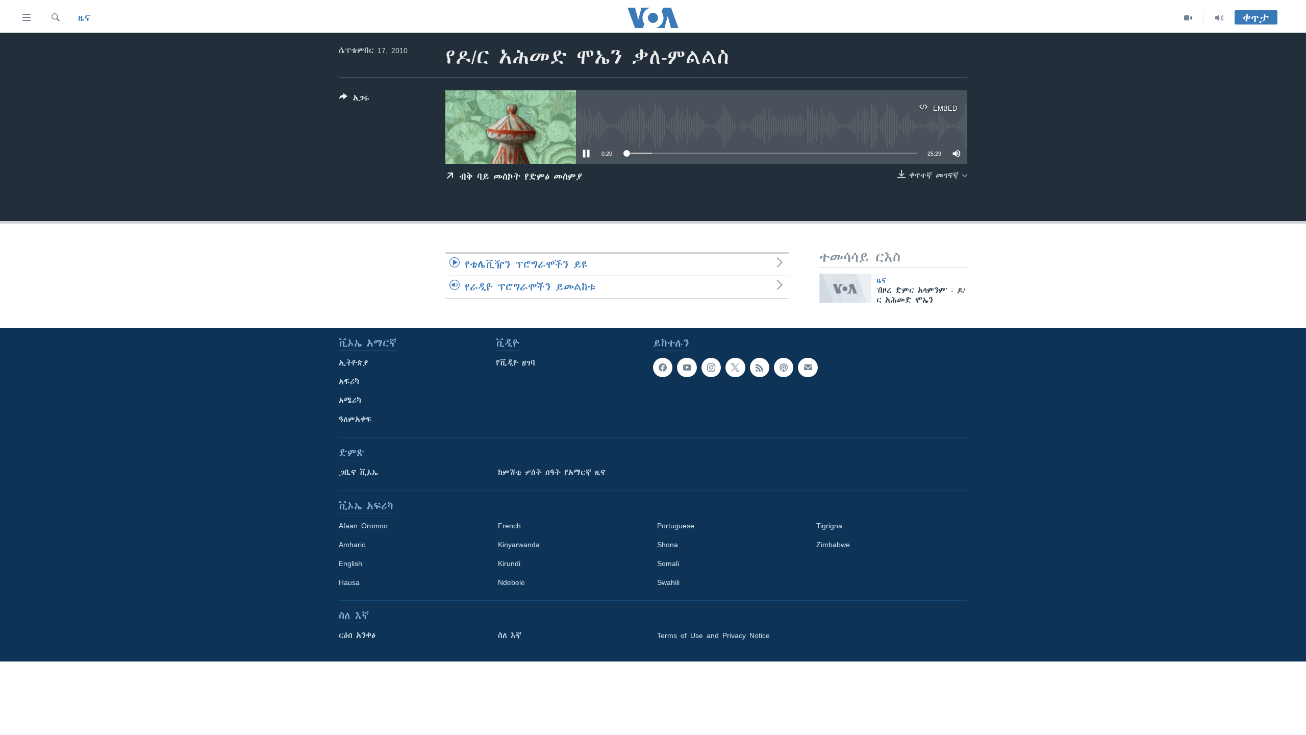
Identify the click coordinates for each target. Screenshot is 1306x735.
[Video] (1188, 18)
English (350, 563)
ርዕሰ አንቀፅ (357, 635)
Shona (667, 544)
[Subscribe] (807, 367)
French (509, 525)
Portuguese (675, 525)
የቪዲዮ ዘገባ (515, 363)
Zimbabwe (833, 544)
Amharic (352, 544)
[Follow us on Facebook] (662, 367)
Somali (668, 563)
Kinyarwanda (519, 544)
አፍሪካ (349, 381)
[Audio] (1219, 18)
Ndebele (511, 582)
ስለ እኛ (509, 635)
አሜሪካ (350, 400)
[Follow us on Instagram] (711, 367)
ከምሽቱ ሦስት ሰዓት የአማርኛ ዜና (552, 472)
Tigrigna (829, 525)
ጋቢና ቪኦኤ (358, 472)
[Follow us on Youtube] (686, 367)
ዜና (84, 18)
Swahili (668, 582)
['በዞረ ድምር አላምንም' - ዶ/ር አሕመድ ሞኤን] (845, 288)
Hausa (349, 582)
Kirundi (509, 563)
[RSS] (759, 367)
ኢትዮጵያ (353, 363)
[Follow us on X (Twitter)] (735, 367)
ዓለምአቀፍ (355, 419)
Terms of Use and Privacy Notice (713, 635)
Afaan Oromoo (363, 525)
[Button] (354, 99)
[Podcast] (783, 367)
